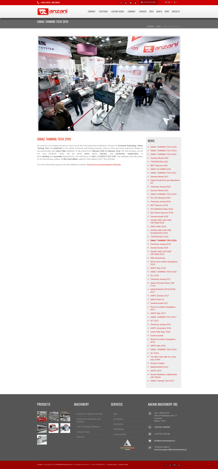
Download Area (149, 2)
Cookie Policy (123, 464)
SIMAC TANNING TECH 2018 (163, 272)
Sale (115, 414)
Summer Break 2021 (159, 176)
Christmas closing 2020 (160, 186)
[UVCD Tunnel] (65, 428)
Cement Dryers (83, 432)
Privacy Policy (112, 464)
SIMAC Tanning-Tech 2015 (162, 381)
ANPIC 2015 (155, 370)
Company (91, 11)
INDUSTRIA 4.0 (157, 299)
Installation (118, 419)
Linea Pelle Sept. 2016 (160, 332)
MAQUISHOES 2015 (159, 367)
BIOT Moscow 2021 (159, 165)
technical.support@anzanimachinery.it (170, 449)
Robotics (80, 437)
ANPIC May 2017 (158, 313)
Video (151, 11)
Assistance (118, 424)
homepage (150, 26)
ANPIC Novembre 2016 (160, 328)
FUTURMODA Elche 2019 (161, 209)
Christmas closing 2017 (160, 279)
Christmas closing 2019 (160, 201)
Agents (159, 11)
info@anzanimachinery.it (164, 440)
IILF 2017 (154, 320)
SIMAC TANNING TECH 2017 (163, 317)
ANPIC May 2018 (158, 268)
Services (143, 11)
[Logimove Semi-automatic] (53, 416)
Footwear (103, 11)
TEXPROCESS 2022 (159, 161)
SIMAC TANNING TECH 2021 (163, 173)
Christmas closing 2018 (160, 244)
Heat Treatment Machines (88, 426)
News (167, 11)
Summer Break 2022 (159, 158)
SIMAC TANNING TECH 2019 (163, 240)
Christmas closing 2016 (160, 324)
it (177, 2)
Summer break (156, 335)
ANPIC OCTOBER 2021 (160, 169)
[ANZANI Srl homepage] (53, 11)
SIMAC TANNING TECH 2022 (163, 154)
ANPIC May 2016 (158, 345)
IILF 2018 (154, 275)
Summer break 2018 (159, 248)
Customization (119, 434)
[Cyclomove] (42, 416)
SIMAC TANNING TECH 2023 (163, 150)
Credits (39, 464)
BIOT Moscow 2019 (159, 205)
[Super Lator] (42, 428)
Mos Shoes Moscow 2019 (161, 212)
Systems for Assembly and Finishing (88, 420)
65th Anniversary (157, 258)
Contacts (176, 11)
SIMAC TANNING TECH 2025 (163, 147)
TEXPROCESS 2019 (159, 236)
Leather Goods (118, 11)
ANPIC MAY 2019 (158, 226)
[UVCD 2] (53, 428)
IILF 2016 (154, 353)
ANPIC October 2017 (159, 295)
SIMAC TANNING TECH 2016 (163, 349)
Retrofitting (118, 429)
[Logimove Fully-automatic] (65, 416)
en (169, 2)
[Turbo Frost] (42, 440)
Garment (131, 11)
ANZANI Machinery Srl (65, 464)
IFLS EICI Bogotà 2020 (160, 198)
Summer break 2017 (159, 303)
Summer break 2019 (159, 216)
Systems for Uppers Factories (90, 414)
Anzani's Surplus (157, 363)
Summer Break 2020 (159, 190)
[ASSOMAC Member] (127, 444)
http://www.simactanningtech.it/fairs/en (104, 164)
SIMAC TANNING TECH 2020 (163, 194)
